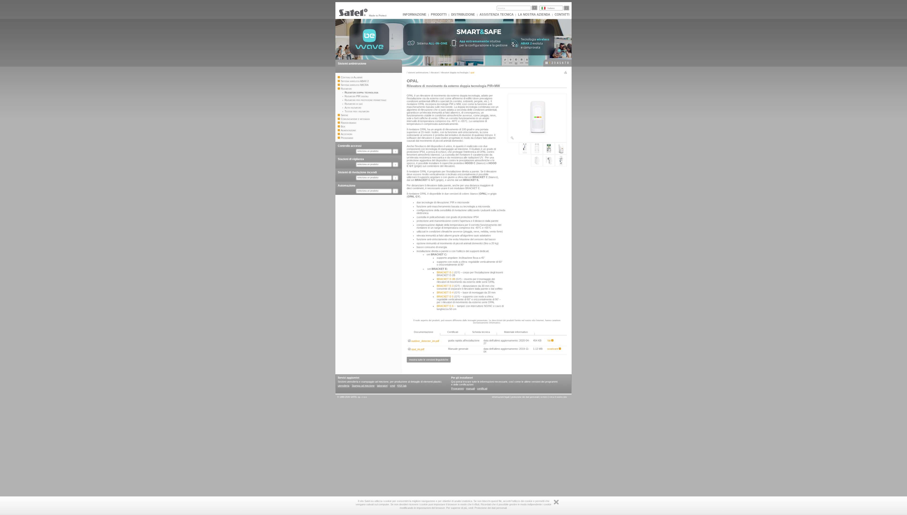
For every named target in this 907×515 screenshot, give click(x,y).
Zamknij (556, 502)
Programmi (457, 388)
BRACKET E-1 (445, 272)
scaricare (553, 348)
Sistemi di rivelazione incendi (357, 172)
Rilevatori (435, 72)
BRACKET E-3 (445, 285)
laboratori (382, 385)
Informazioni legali (500, 397)
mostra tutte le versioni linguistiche (428, 359)
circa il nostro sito (558, 397)
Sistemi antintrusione (352, 63)
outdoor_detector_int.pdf (425, 341)
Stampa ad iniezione (363, 385)
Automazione (346, 185)
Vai (549, 340)
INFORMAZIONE (414, 14)
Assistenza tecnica (496, 14)
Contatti (562, 14)
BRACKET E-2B (446, 279)
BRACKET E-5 (445, 296)
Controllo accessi (349, 146)
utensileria (343, 385)
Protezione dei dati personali (525, 397)
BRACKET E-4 (445, 292)
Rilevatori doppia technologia (454, 72)
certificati (482, 388)
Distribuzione (463, 14)
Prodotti (439, 14)
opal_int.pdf (417, 349)
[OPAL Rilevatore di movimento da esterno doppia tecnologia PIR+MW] (537, 138)
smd (392, 385)
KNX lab (401, 385)
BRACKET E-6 (445, 306)
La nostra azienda (534, 14)
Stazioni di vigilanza (351, 159)
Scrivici (544, 397)
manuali (470, 388)
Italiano (551, 8)
